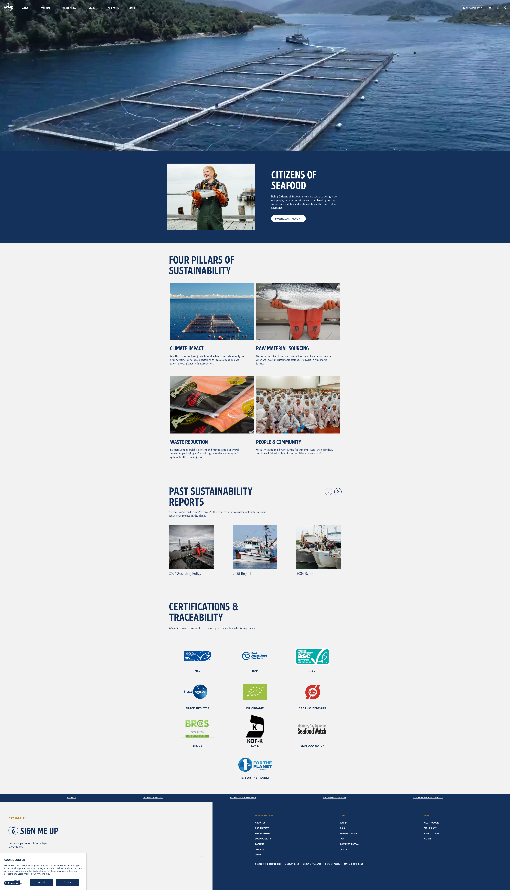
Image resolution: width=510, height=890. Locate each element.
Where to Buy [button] (70, 8)
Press (258, 855)
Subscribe (197, 857)
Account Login (292, 864)
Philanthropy (262, 833)
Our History (262, 828)
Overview (71, 798)
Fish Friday (113, 8)
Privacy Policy (43, 873)
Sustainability (263, 839)
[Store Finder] (505, 7)
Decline (67, 882)
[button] (498, 7)
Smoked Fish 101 (348, 833)
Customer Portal (349, 844)
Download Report (288, 218)
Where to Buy (431, 833)
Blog (342, 828)
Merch (132, 8)
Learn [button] (92, 8)
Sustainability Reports (334, 798)
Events (343, 849)
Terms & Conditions (353, 864)
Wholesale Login (473, 8)
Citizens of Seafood (153, 798)
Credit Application (312, 864)
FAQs (342, 839)
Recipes (343, 823)
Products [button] (46, 8)
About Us (260, 823)
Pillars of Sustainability (243, 798)
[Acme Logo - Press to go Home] (8, 7)
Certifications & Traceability (428, 798)
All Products (431, 823)
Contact (259, 849)
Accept (41, 882)
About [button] (25, 8)
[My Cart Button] (490, 8)
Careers (259, 844)
